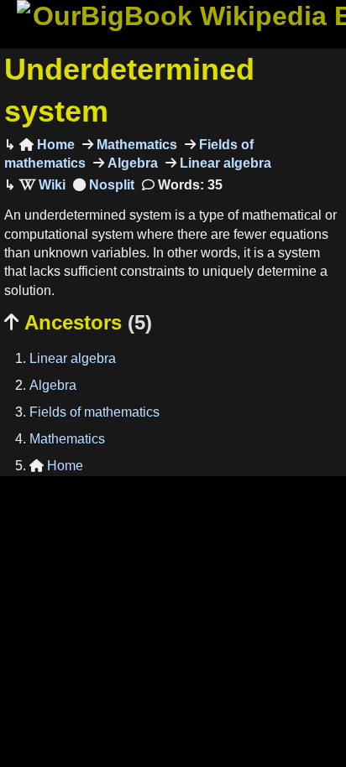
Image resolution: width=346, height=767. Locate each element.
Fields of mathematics (94, 412)
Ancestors (78, 322)
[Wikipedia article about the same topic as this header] (42, 185)
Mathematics (135, 144)
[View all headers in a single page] (103, 185)
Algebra (131, 163)
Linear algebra (223, 163)
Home (47, 144)
